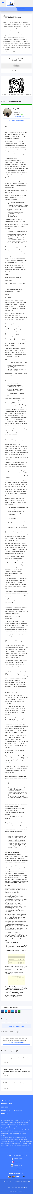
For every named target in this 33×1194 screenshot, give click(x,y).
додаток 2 (7, 730)
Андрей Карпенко (19, 109)
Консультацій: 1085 (19, 116)
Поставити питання (16, 120)
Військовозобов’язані (9, 16)
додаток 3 (22, 732)
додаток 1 (16, 726)
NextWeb (21, 1191)
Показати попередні (16, 1026)
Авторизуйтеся (5, 1022)
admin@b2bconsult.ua (21, 1155)
